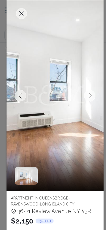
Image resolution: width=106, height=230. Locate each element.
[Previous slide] (20, 95)
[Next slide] (89, 95)
